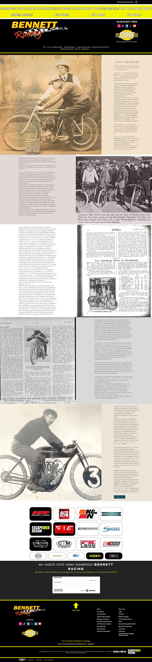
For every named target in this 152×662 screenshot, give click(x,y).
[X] (130, 25)
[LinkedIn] (35, 623)
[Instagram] (119, 25)
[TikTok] (123, 25)
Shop (89, 644)
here (88, 641)
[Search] (136, 2)
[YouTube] (134, 25)
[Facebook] (126, 25)
